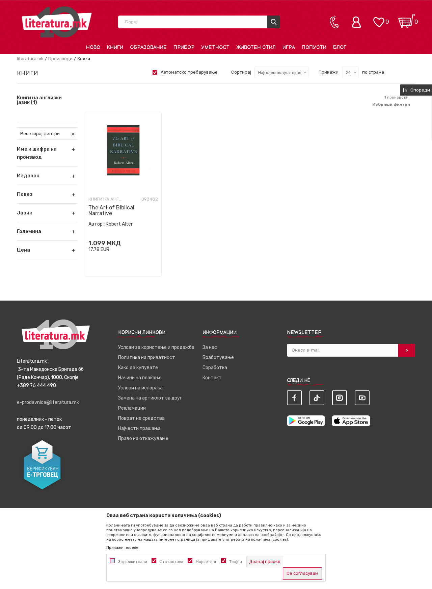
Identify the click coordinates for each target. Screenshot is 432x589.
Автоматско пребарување (189, 72)
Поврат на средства (141, 418)
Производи (60, 58)
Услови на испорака (140, 388)
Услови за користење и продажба (156, 347)
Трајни (235, 562)
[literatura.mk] (57, 22)
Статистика (171, 562)
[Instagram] (339, 398)
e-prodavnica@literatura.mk (48, 402)
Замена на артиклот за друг (150, 398)
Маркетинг (206, 562)
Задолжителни (132, 562)
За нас (209, 347)
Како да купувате (138, 367)
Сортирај (241, 72)
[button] (47, 176)
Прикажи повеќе (122, 547)
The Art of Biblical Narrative (111, 210)
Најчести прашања (139, 428)
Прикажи (329, 72)
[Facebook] (294, 398)
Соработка (214, 367)
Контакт (212, 378)
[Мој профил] (358, 21)
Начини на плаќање (140, 378)
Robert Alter (119, 224)
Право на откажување (143, 438)
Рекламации (132, 408)
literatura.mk (30, 58)
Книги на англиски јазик (39, 100)
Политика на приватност (146, 357)
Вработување (218, 357)
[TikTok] (317, 398)
